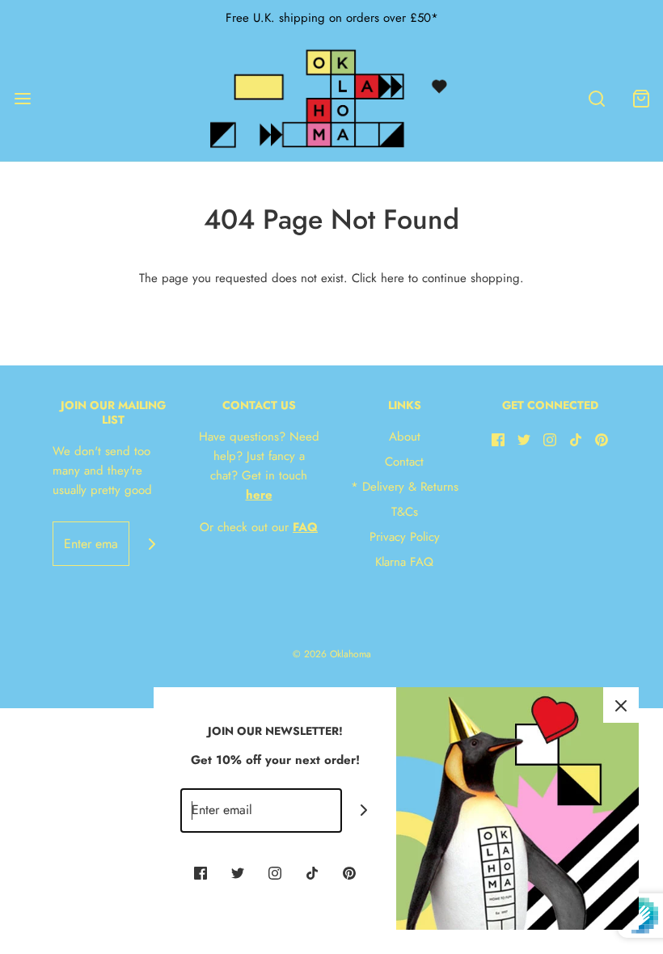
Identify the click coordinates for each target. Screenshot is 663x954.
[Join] (151, 543)
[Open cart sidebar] (641, 98)
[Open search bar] (596, 98)
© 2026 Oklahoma (332, 654)
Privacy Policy (405, 537)
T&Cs (404, 512)
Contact (404, 462)
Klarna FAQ (404, 562)
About (404, 436)
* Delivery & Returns (404, 487)
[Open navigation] (22, 98)
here (392, 278)
